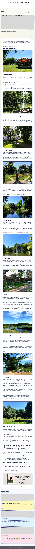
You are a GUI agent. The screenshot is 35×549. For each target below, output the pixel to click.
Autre (2, 10)
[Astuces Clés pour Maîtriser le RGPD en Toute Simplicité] (17, 497)
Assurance (27, 2)
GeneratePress (23, 547)
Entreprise (17, 2)
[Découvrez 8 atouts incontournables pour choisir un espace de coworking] (17, 530)
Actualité (12, 2)
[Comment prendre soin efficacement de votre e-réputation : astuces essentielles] (17, 514)
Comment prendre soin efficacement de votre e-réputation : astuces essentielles (16, 520)
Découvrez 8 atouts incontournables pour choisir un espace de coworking (15, 536)
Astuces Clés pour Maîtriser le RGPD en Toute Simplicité (11, 503)
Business (22, 2)
